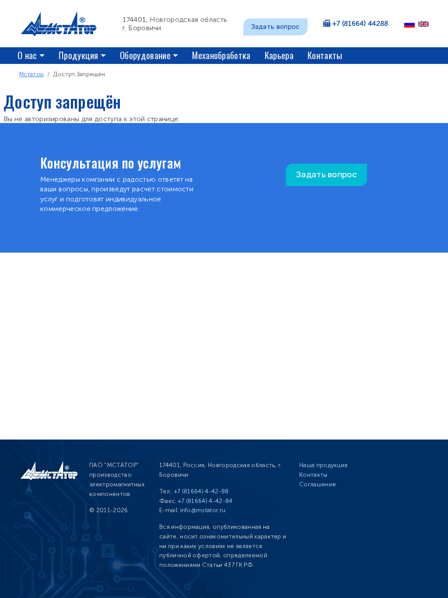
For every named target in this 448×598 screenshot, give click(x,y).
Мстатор (31, 74)
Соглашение (317, 484)
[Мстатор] (62, 24)
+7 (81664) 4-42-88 (201, 491)
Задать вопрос (275, 27)
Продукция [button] (78, 55)
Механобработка (221, 55)
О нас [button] (27, 55)
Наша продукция (323, 465)
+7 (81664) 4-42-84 (205, 501)
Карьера (279, 55)
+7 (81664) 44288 (360, 23)
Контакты (325, 55)
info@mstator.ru (203, 510)
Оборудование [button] (145, 55)
